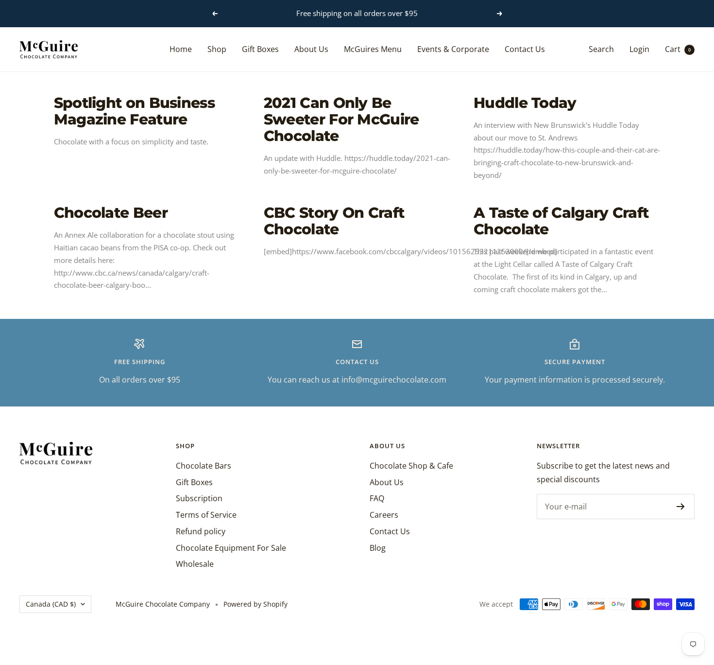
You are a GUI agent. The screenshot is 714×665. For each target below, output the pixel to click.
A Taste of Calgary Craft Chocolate (561, 221)
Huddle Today (525, 103)
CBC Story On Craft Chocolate (334, 221)
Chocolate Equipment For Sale (231, 547)
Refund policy (200, 531)
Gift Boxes (260, 48)
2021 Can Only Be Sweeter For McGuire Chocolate (341, 119)
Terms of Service (206, 514)
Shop (216, 48)
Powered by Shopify (255, 604)
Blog (378, 547)
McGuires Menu (373, 48)
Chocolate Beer (111, 213)
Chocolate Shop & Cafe (411, 465)
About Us (311, 48)
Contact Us (525, 48)
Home (181, 48)
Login (639, 48)
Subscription (199, 498)
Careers (384, 514)
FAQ (377, 498)
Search (601, 48)
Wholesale (195, 564)
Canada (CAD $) (51, 604)
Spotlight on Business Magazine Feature (134, 111)
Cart (678, 48)
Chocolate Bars (203, 465)
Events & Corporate (453, 48)
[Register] (681, 506)
